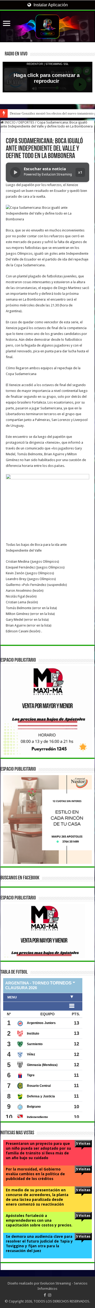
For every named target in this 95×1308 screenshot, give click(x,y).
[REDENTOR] (47, 26)
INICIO (10, 122)
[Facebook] (44, 1295)
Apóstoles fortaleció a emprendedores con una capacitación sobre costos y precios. (39, 1220)
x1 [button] (80, 172)
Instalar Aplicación (50, 5)
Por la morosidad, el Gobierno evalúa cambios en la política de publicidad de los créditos (35, 1174)
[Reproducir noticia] (15, 172)
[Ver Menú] (6, 24)
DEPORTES (26, 122)
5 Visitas (83, 1143)
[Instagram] (50, 1295)
